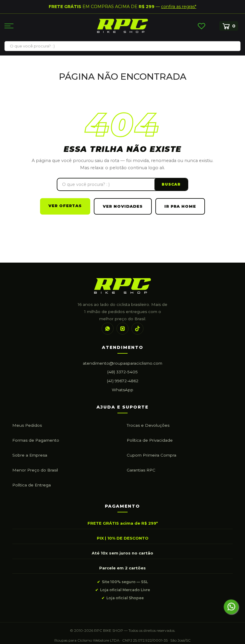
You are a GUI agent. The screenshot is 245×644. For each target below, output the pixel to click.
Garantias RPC (141, 470)
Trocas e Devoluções (148, 425)
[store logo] (122, 26)
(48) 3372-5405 (122, 371)
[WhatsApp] (108, 329)
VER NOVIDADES (123, 206)
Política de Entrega (31, 485)
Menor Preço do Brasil (35, 470)
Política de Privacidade (150, 440)
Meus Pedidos (27, 425)
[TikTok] (137, 329)
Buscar (171, 184)
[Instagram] (122, 329)
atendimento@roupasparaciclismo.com (122, 363)
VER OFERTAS (65, 205)
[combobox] (122, 46)
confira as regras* (178, 6)
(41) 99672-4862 (122, 380)
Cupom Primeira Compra (151, 455)
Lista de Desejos (201, 26)
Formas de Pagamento (35, 440)
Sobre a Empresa (29, 455)
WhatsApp (122, 389)
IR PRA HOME (180, 206)
